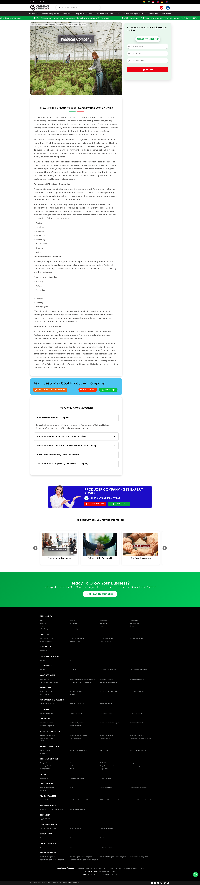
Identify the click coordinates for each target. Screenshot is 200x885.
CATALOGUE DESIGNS (137, 679)
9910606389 (102, 871)
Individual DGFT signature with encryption (113, 857)
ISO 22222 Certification (107, 638)
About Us (33, 2)
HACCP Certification (76, 713)
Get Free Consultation (100, 594)
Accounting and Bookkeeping (79, 750)
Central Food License (106, 828)
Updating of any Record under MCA (141, 800)
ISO (118, 14)
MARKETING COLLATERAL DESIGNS (80, 682)
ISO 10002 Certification (46, 638)
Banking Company (75, 738)
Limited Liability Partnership (78, 735)
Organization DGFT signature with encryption (84, 859)
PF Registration (74, 763)
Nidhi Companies (45, 741)
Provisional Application (77, 778)
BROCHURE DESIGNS (106, 679)
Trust (71, 787)
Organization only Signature (139, 857)
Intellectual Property (104, 14)
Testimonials (43, 623)
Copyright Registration (46, 819)
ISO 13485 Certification (77, 638)
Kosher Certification (136, 713)
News (101, 626)
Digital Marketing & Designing (133, 14)
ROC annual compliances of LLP (80, 800)
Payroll (102, 838)
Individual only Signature (47, 857)
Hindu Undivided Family (47, 787)
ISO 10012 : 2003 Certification (108, 691)
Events (132, 626)
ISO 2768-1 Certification (137, 691)
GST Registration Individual (78, 809)
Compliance (104, 623)
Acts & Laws (166, 14)
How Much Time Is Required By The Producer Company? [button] (63, 464)
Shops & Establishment (107, 766)
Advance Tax (104, 750)
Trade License (74, 766)
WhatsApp (110, 390)
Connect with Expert (96, 504)
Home (32, 24)
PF (70, 838)
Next (164, 548)
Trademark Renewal (136, 723)
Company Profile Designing (108, 682)
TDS (41, 847)
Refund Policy (44, 629)
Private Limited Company (47, 735)
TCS (71, 847)
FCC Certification (105, 641)
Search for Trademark (46, 723)
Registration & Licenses (84, 14)
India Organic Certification (138, 669)
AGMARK (42, 669)
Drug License (104, 769)
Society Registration (106, 787)
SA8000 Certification (46, 641)
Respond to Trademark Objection (110, 723)
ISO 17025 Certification (137, 638)
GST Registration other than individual (52, 809)
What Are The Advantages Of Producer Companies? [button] (61, 436)
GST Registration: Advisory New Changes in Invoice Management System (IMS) (140, 18)
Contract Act (33, 14)
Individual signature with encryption (81, 857)
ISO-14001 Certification (77, 691)
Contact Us (41, 2)
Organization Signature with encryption (52, 859)
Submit (149, 70)
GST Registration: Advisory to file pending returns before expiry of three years (52, 18)
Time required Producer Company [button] (53, 418)
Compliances (67, 14)
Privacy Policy (74, 629)
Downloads (73, 623)
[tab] (76, 418)
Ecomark (42, 660)
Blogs (71, 626)
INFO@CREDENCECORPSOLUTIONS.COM (104, 874)
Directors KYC (44, 800)
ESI (40, 838)
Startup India (44, 763)
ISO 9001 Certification (46, 691)
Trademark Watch (75, 726)
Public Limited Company (47, 738)
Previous (35, 548)
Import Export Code (45, 766)
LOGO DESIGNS (44, 679)
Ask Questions (89, 390)
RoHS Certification (75, 641)
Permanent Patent (105, 778)
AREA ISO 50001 (74, 694)
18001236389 (60, 390)
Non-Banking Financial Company (140, 738)
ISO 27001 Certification (107, 704)
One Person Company (137, 735)
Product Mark (153, 14)
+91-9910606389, (45, 390)
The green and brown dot (108, 669)
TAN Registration (45, 769)
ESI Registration (104, 763)
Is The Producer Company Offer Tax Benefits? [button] (58, 455)
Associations (134, 620)
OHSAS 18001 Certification (47, 704)
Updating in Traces (106, 847)
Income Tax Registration (137, 766)
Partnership (43, 790)
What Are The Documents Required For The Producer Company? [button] (67, 446)
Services (38, 24)
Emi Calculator (134, 623)
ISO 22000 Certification (46, 713)
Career (42, 626)
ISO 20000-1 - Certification (77, 704)
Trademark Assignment (47, 726)
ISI (70, 660)
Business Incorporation (50, 14)
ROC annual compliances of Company (112, 800)
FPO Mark (73, 669)
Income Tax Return (45, 750)
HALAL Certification (106, 713)
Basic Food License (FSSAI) (48, 828)
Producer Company (106, 738)
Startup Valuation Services (138, 750)
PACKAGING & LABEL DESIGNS (49, 682)
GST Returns (43, 753)
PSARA (72, 769)
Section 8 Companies (106, 735)
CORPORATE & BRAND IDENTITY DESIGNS (82, 679)
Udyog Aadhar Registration (138, 763)
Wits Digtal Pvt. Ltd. (74, 882)
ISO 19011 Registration (46, 694)
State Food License (75, 828)
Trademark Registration (77, 723)
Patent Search (44, 778)
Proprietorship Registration (138, 787)
